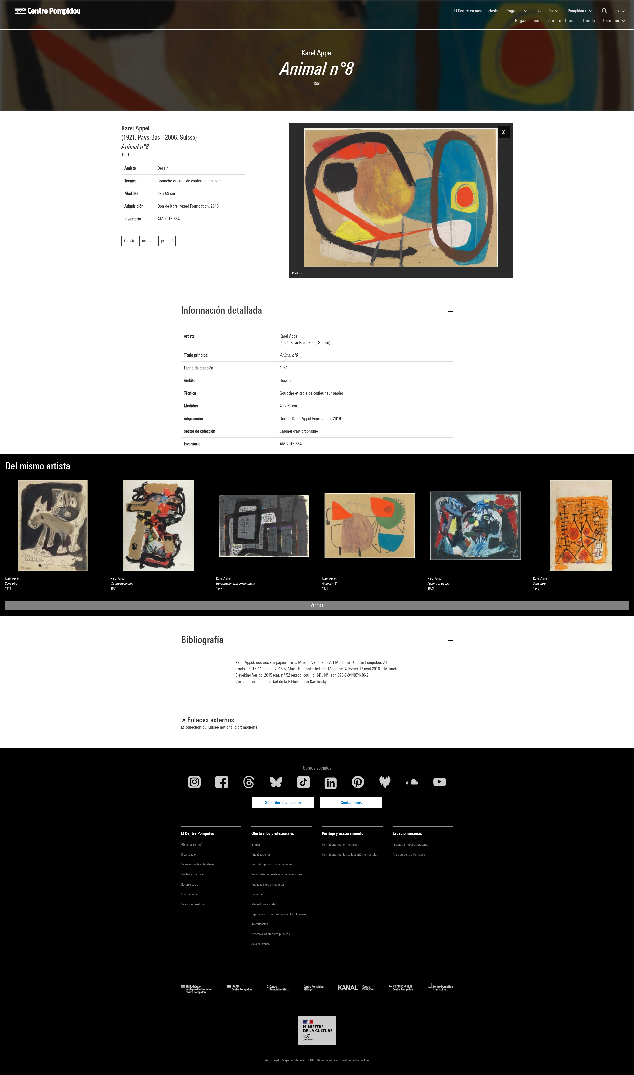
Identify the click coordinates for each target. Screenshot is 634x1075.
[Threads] (249, 783)
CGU (311, 1060)
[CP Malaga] (317, 992)
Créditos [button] (297, 273)
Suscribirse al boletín (283, 802)
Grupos (255, 844)
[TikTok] (303, 783)
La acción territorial (193, 904)
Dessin (163, 168)
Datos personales (328, 1060)
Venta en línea (561, 20)
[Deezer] (385, 783)
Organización (189, 854)
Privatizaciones (260, 854)
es (617, 10)
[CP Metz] (281, 992)
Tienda (590, 20)
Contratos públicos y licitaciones (271, 864)
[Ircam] (243, 992)
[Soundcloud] (412, 783)
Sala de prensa (260, 944)
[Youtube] (439, 783)
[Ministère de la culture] (317, 1030)
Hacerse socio (189, 884)
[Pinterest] (357, 783)
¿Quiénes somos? (191, 844)
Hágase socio (529, 20)
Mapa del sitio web (294, 1060)
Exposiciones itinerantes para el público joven (279, 914)
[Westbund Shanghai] (404, 992)
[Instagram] (194, 783)
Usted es (611, 20)
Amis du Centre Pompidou (409, 854)
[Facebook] (221, 783)
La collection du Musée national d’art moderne (219, 727)
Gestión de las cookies (355, 1060)
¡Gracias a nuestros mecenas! (411, 844)
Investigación (259, 924)
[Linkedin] (330, 783)
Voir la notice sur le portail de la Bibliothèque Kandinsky (281, 681)
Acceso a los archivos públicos (270, 934)
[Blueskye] (276, 783)
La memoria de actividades (197, 864)
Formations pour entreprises (339, 844)
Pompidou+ (578, 10)
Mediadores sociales (264, 904)
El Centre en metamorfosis (478, 10)
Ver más (317, 605)
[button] (317, 311)
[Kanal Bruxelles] (360, 992)
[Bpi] (200, 992)
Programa (514, 10)
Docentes (257, 894)
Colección (545, 10)
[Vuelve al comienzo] (622, 1063)
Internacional (189, 894)
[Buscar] (604, 11)
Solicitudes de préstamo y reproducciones (277, 874)
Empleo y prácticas (192, 874)
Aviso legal (272, 1060)
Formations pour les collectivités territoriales (350, 854)
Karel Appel (135, 128)
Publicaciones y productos (267, 884)
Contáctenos (351, 802)
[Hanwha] (440, 992)
